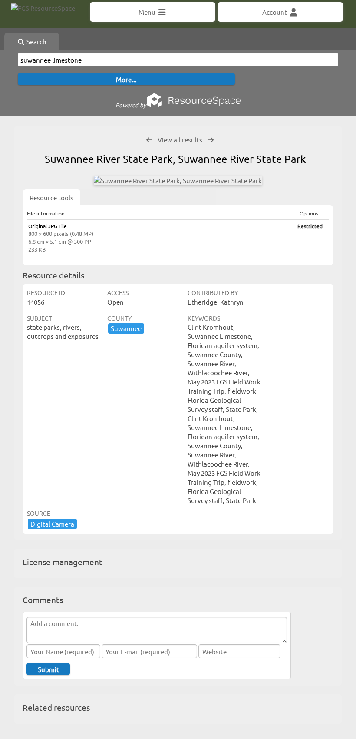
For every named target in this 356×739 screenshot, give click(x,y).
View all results (180, 140)
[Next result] (210, 140)
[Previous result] (149, 140)
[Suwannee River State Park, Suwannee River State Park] (178, 180)
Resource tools (51, 197)
